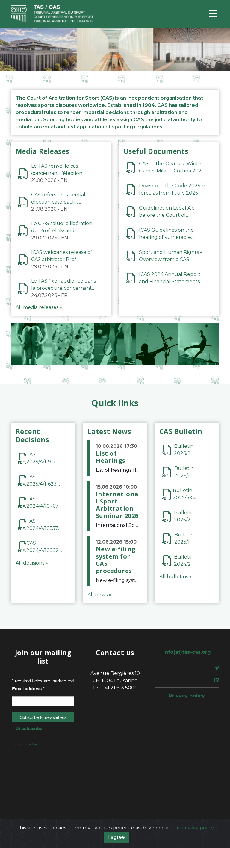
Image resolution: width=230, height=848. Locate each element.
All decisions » (32, 563)
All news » (99, 594)
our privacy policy (193, 828)
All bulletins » (175, 577)
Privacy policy (187, 696)
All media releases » (39, 307)
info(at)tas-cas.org (187, 652)
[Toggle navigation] (213, 13)
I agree (116, 837)
